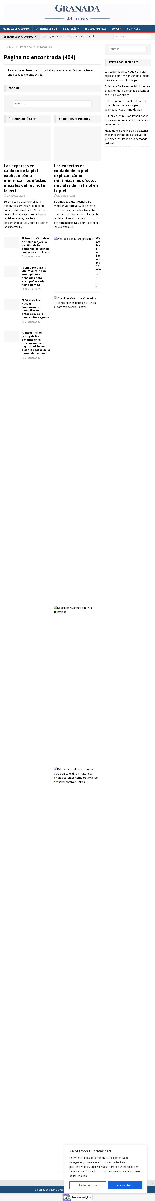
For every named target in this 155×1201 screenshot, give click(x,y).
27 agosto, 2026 (16, 195)
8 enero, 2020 (98, 280)
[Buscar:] (132, 36)
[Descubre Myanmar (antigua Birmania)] (76, 610)
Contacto (133, 28)
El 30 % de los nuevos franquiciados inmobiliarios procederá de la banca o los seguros (35, 308)
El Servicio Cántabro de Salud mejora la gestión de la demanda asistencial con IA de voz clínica (36, 245)
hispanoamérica (95, 28)
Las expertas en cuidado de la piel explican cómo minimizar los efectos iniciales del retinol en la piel (26, 178)
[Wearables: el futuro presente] (73, 239)
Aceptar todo (125, 1185)
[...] (21, 227)
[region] (105, 1169)
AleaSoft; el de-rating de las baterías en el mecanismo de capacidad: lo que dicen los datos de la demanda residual (36, 343)
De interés (69, 28)
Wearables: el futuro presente (98, 254)
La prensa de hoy (46, 28)
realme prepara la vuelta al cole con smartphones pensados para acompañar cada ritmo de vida (34, 276)
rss (150, 1182)
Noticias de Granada (16, 28)
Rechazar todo (88, 1185)
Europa (116, 28)
